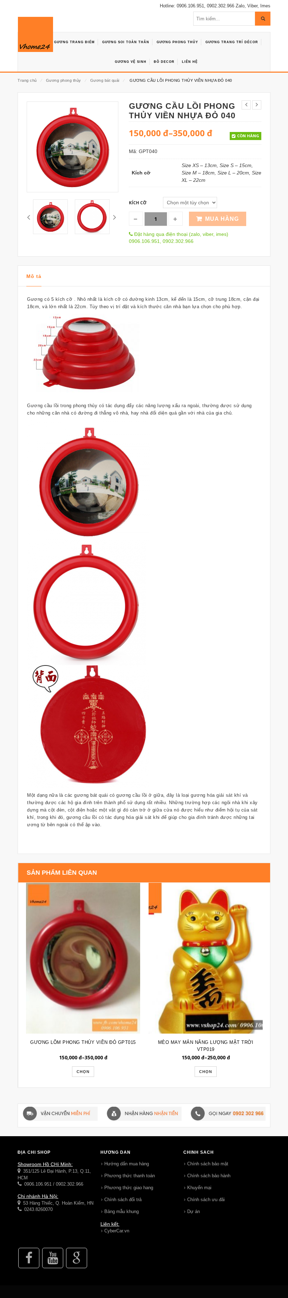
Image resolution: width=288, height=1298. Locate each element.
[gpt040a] (50, 216)
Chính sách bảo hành (208, 1175)
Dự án (193, 1211)
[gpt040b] (92, 216)
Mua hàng (222, 219)
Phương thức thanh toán (129, 1175)
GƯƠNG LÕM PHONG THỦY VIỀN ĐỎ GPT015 (83, 1042)
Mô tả (33, 276)
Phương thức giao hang (128, 1187)
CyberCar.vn (116, 1230)
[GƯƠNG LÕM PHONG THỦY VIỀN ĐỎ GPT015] (83, 958)
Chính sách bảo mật (207, 1163)
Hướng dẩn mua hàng (126, 1163)
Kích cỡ (137, 203)
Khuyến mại (199, 1187)
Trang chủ (27, 80)
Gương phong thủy (63, 80)
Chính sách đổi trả (123, 1199)
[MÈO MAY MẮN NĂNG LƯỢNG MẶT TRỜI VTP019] (206, 958)
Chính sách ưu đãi (206, 1199)
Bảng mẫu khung (121, 1211)
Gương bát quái (104, 80)
